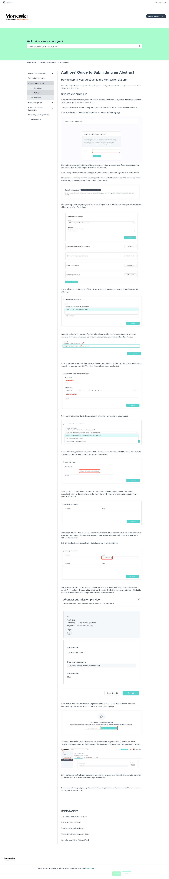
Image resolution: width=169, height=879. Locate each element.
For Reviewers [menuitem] (36, 97)
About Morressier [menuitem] (34, 119)
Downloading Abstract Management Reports (75, 834)
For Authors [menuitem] (35, 92)
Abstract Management (48, 62)
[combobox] (82, 46)
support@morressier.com (74, 790)
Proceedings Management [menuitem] (37, 73)
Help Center (31, 62)
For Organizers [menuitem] (36, 88)
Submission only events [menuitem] (36, 78)
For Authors (64, 62)
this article (74, 88)
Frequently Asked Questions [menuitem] (38, 114)
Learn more (90, 868)
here (133, 741)
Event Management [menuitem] (35, 102)
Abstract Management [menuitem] (36, 83)
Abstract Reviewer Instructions (71, 822)
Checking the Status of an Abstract (72, 828)
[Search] (140, 46)
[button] (52, 73)
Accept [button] (116, 874)
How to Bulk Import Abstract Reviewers (74, 816)
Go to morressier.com (156, 16)
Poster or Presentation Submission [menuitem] (36, 108)
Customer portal (160, 2)
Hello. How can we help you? (45, 41)
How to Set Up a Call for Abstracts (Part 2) (75, 840)
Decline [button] (126, 874)
